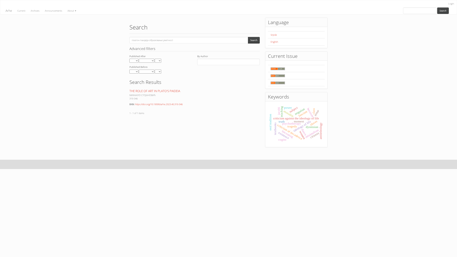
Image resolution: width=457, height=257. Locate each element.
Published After (137, 56)
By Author (202, 56)
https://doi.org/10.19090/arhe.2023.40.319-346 (159, 104)
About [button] (70, 10)
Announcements (53, 10)
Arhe (9, 11)
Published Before (138, 67)
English (274, 41)
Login (451, 3)
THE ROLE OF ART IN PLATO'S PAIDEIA (154, 91)
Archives (35, 10)
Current (21, 10)
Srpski (274, 34)
